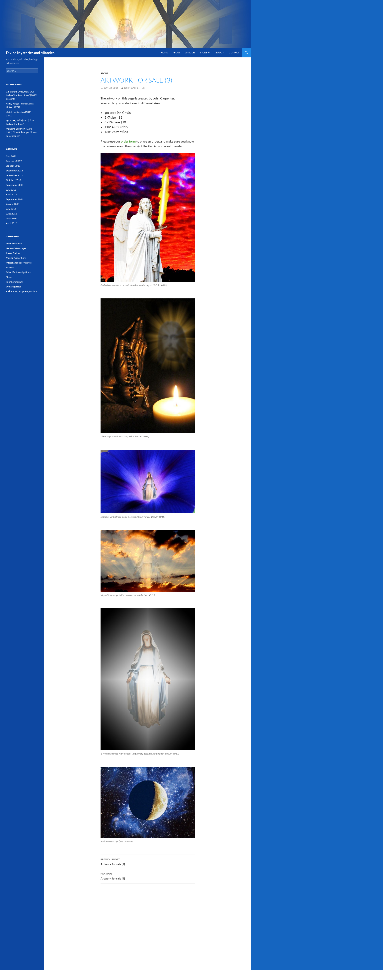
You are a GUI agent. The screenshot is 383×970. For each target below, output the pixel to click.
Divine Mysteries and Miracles (30, 52)
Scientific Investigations (18, 272)
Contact (234, 52)
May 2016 (11, 218)
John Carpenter (134, 87)
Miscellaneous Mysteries (19, 262)
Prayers (10, 267)
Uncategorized (14, 286)
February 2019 (14, 160)
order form (128, 141)
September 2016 (14, 199)
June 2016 (11, 213)
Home (164, 52)
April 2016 (11, 223)
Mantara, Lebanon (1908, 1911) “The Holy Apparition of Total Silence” (21, 132)
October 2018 (13, 180)
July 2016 (11, 208)
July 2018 (11, 189)
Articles (190, 52)
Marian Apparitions (16, 257)
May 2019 (11, 156)
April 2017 (11, 194)
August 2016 (12, 204)
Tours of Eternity (14, 281)
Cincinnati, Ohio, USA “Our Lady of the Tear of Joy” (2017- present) (21, 95)
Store (203, 52)
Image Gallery (13, 253)
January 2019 (13, 165)
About (176, 52)
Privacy (219, 52)
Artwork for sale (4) (113, 876)
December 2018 (14, 170)
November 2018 (14, 175)
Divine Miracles (14, 243)
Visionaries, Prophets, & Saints (21, 291)
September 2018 (14, 184)
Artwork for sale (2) (113, 862)
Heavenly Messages (16, 248)
